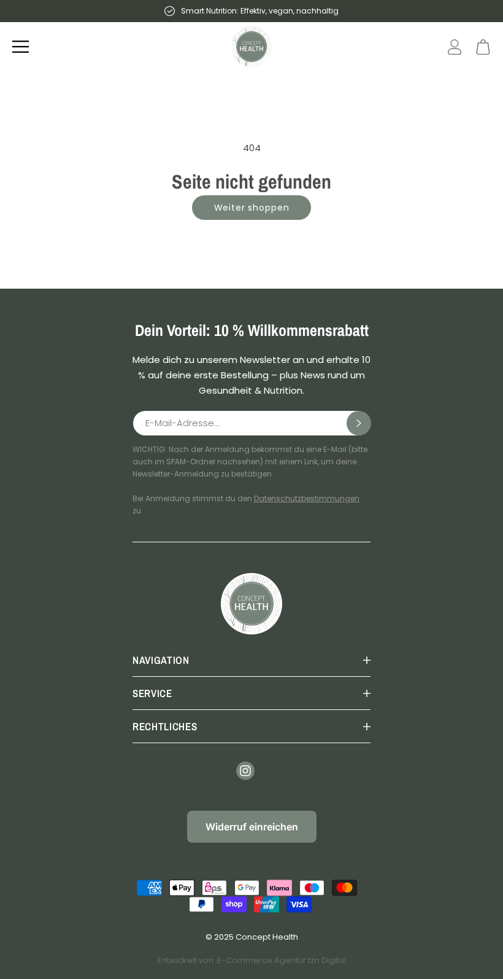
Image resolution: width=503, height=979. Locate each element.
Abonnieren (359, 423)
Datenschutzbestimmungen (306, 498)
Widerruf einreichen (251, 827)
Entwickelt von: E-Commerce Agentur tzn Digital (252, 960)
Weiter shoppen (252, 207)
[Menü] (20, 47)
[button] (483, 47)
